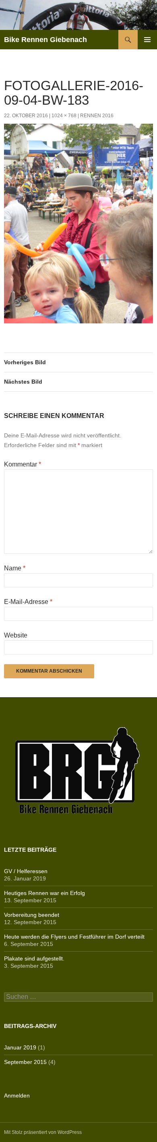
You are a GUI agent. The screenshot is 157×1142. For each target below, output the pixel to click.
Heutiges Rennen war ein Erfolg (44, 893)
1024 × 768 (64, 115)
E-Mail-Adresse (28, 601)
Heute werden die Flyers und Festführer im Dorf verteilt (74, 936)
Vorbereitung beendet (31, 915)
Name (14, 568)
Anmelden (17, 1095)
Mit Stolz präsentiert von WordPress (43, 1132)
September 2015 (25, 1062)
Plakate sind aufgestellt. (34, 958)
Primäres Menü (147, 39)
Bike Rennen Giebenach (45, 40)
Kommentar (22, 464)
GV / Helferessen (26, 871)
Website (15, 635)
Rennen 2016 (97, 115)
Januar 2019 (20, 1047)
